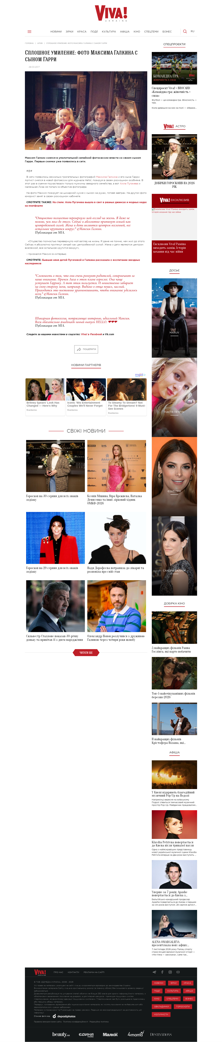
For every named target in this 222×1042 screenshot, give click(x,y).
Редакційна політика (99, 1022)
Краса (187, 983)
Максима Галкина (106, 177)
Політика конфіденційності (75, 1022)
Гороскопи (183, 1006)
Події (157, 991)
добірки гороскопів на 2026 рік (174, 185)
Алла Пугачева (129, 183)
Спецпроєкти (174, 44)
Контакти (73, 972)
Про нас (58, 972)
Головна (29, 43)
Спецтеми (172, 999)
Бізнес (189, 999)
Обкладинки (161, 1006)
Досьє (174, 270)
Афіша (174, 752)
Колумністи (161, 1014)
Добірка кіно (174, 603)
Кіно (156, 999)
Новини (158, 983)
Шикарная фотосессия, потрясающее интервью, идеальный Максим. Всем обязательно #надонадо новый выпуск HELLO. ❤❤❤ (82, 320)
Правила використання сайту (48, 1022)
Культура (172, 991)
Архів (40, 43)
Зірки (174, 983)
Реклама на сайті (94, 972)
